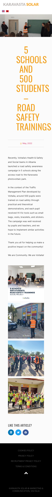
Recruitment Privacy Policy (26, 461)
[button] (48, 4)
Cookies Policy (26, 450)
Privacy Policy (26, 456)
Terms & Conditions (26, 466)
